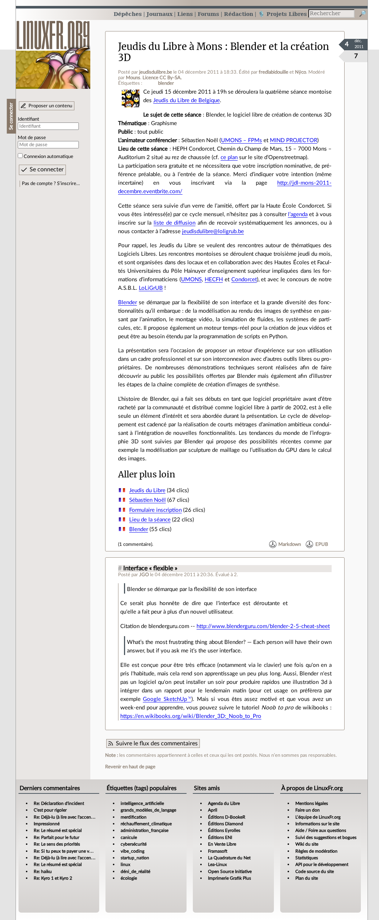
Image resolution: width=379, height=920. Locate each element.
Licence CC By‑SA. (162, 77)
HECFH (214, 279)
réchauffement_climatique (146, 824)
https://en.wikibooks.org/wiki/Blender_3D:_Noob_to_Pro (190, 716)
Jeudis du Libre (147, 490)
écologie (129, 878)
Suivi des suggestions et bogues (325, 837)
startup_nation (135, 858)
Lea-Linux (217, 864)
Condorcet (244, 279)
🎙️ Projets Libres (282, 14)
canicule (129, 837)
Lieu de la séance (150, 520)
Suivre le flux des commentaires (157, 743)
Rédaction (238, 14)
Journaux (159, 14)
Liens (185, 14)
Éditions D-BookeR (226, 817)
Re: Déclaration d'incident (59, 803)
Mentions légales (311, 803)
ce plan (229, 157)
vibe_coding (132, 851)
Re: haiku (43, 871)
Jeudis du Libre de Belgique (186, 100)
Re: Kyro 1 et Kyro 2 (53, 878)
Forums (208, 14)
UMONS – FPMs (241, 140)
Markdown (289, 544)
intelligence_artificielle (142, 803)
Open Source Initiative (230, 871)
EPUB (321, 544)
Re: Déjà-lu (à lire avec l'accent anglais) (71, 817)
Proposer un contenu (50, 106)
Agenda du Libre (224, 803)
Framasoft (217, 851)
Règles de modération (316, 851)
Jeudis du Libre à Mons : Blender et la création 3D (223, 52)
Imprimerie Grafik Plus (229, 878)
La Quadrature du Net (229, 858)
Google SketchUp (165, 699)
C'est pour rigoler (50, 810)
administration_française (144, 830)
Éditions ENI (220, 837)
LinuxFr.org (53, 51)
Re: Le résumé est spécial (58, 830)
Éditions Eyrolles (224, 830)
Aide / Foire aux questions (320, 830)
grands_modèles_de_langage (148, 810)
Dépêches (128, 14)
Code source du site (314, 871)
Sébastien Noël (147, 500)
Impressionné (47, 824)
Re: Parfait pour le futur (56, 837)
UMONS (191, 279)
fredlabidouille (273, 72)
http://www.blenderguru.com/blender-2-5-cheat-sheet (263, 626)
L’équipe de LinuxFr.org (318, 817)
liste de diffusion (174, 223)
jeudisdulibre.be (155, 72)
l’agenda (298, 214)
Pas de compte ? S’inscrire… (51, 183)
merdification (134, 817)
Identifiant (28, 119)
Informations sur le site (317, 824)
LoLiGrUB (151, 288)
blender (166, 83)
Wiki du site (306, 844)
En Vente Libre (222, 844)
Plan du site (306, 878)
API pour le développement (321, 864)
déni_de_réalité (135, 871)
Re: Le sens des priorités (57, 844)
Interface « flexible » (150, 568)
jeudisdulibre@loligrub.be (213, 231)
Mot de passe (32, 137)
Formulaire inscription (155, 510)
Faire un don (307, 810)
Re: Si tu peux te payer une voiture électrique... (79, 851)
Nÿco (300, 72)
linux (125, 864)
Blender (127, 302)
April (212, 810)
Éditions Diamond (225, 824)
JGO (144, 575)
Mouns (133, 77)
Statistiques (306, 858)
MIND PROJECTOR (293, 140)
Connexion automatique (48, 156)
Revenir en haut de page (130, 767)
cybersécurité (134, 844)
